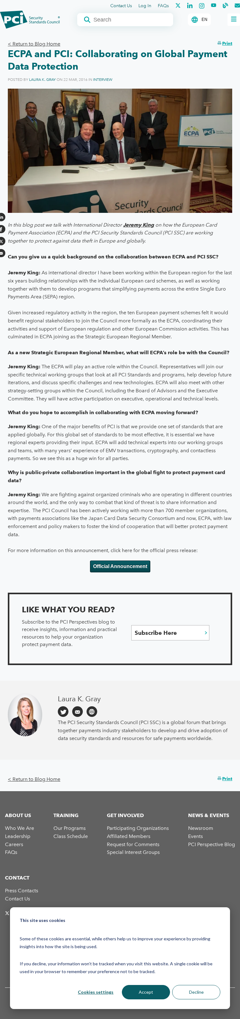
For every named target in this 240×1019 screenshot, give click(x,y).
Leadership (17, 836)
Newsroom (200, 828)
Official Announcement (120, 566)
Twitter (63, 711)
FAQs (163, 6)
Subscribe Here (156, 633)
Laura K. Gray (42, 79)
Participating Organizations (138, 828)
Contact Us (121, 6)
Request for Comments (133, 844)
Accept (146, 992)
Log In (144, 6)
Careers (14, 844)
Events (195, 836)
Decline (196, 992)
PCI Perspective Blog (211, 844)
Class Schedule (70, 836)
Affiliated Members (128, 836)
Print (227, 43)
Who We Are (19, 828)
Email (77, 711)
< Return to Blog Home (34, 44)
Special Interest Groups (133, 852)
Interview (102, 79)
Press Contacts (21, 891)
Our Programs (69, 828)
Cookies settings (95, 992)
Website (92, 711)
